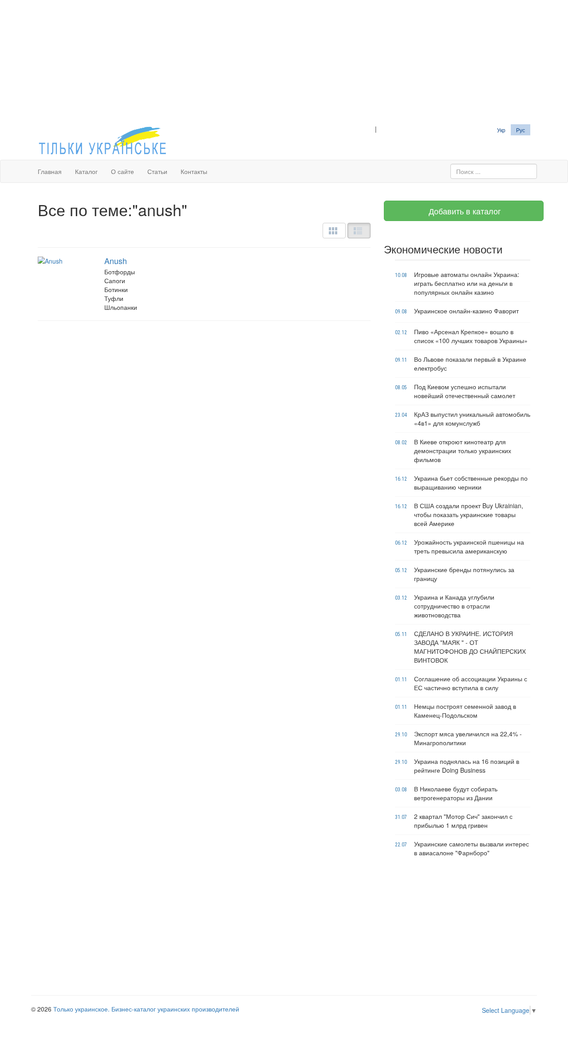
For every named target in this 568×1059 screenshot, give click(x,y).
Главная (50, 171)
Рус (520, 130)
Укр (501, 130)
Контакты (194, 171)
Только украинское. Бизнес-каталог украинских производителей (146, 1008)
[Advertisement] (284, 62)
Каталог (86, 171)
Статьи (157, 171)
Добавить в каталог (463, 211)
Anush (115, 260)
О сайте (122, 171)
